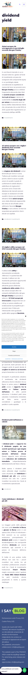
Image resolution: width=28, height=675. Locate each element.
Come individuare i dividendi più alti (13, 500)
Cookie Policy (8, 358)
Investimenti (8, 118)
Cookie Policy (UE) (8, 621)
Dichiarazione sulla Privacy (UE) (13, 618)
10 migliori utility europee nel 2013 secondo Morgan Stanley (13, 248)
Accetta (14, 347)
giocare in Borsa (10, 530)
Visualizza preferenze (14, 355)
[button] (25, 316)
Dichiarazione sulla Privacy (17, 358)
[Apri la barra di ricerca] (20, 4)
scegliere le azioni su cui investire (14, 370)
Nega (14, 351)
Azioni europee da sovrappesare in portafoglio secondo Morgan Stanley (13, 48)
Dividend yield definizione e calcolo (12, 421)
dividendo (13, 545)
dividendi (7, 219)
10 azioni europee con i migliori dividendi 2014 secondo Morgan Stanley (14, 147)
